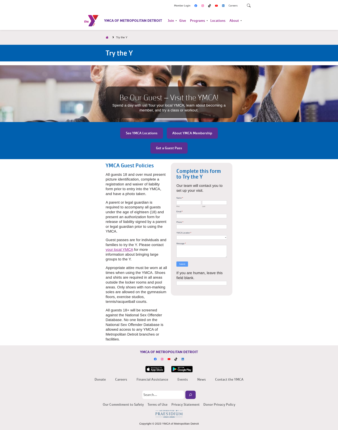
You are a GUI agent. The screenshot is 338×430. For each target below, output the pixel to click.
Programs (197, 20)
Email (179, 211)
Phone (179, 222)
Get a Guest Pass (169, 148)
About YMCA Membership (192, 133)
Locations (218, 20)
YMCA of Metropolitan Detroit (133, 20)
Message (181, 243)
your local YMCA (119, 249)
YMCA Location (183, 233)
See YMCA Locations (142, 133)
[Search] (190, 395)
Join (171, 20)
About (234, 20)
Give (182, 20)
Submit (182, 264)
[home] (107, 37)
